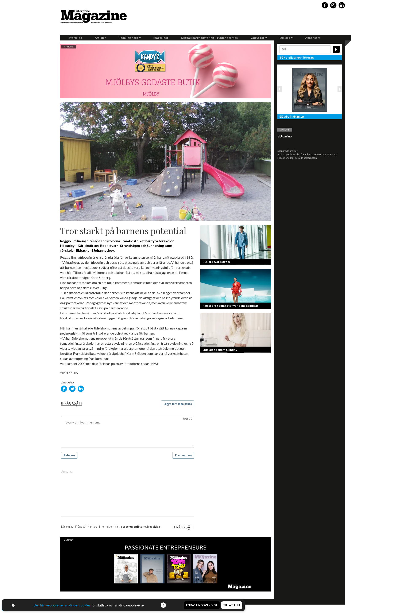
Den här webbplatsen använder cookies (62, 605)
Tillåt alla (231, 605)
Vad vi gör (257, 37)
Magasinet (160, 37)
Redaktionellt (128, 37)
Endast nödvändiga (201, 605)
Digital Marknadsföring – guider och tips (209, 37)
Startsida (75, 37)
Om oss (284, 37)
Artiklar (100, 37)
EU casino (284, 136)
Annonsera (312, 37)
